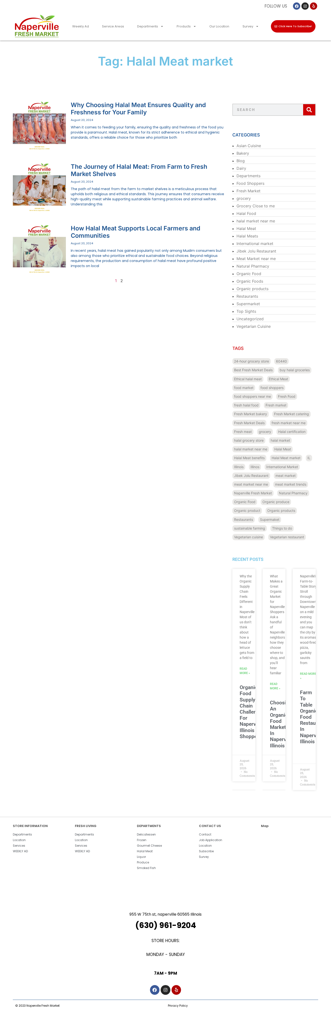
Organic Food (248, 273)
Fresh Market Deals (249, 423)
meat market (286, 475)
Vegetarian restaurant (287, 537)
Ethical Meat (278, 379)
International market (254, 243)
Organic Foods (249, 281)
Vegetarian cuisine (248, 537)
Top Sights (246, 311)
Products (184, 26)
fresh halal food (246, 405)
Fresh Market (248, 190)
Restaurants (247, 296)
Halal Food (246, 213)
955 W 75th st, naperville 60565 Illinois (165, 914)
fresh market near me (289, 423)
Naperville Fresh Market (253, 493)
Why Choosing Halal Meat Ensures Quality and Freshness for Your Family (138, 108)
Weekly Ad (80, 26)
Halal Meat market (286, 458)
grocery (243, 198)
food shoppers (272, 388)
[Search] (309, 109)
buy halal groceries (295, 370)
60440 (281, 361)
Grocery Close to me (255, 205)
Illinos (255, 467)
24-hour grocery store (251, 361)
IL (308, 458)
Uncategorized (250, 318)
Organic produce (275, 502)
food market (243, 388)
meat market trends (290, 484)
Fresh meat (243, 432)
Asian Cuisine (248, 145)
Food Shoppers (250, 183)
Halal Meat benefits (249, 458)
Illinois (239, 467)
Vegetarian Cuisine (253, 326)
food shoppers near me (252, 396)
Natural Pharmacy (252, 266)
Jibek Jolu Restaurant (256, 251)
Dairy (241, 168)
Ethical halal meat (248, 379)
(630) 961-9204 (165, 925)
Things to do (282, 528)
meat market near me (251, 484)
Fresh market (276, 405)
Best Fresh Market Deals (253, 370)
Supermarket (248, 303)
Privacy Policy (178, 1006)
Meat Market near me (256, 258)
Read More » (245, 671)
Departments (147, 26)
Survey (248, 26)
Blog (240, 160)
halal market (280, 440)
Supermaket (269, 519)
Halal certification (292, 432)
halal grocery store (249, 440)
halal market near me (255, 221)
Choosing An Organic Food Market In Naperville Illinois (281, 724)
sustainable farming (249, 528)
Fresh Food (286, 396)
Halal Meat (246, 228)
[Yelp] (313, 6)
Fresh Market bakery (250, 414)
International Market (282, 467)
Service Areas (113, 26)
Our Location (219, 26)
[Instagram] (305, 6)
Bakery (242, 153)
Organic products (252, 288)
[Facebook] (296, 6)
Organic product (247, 510)
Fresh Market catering (291, 414)
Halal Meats (247, 236)
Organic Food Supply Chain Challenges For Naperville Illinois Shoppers (252, 711)
